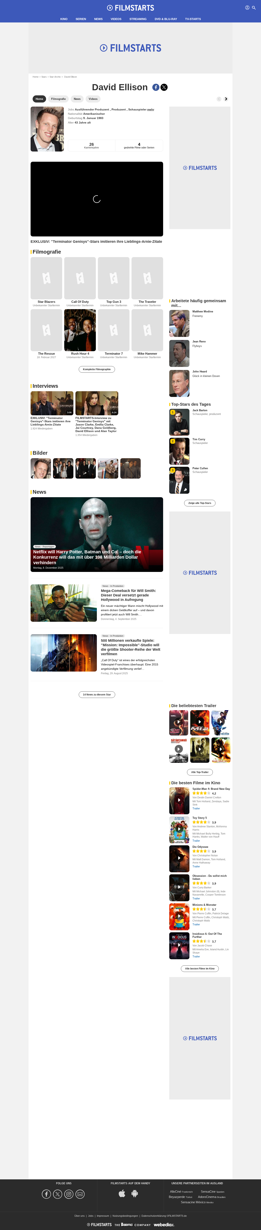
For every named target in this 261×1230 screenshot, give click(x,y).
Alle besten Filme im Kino (200, 968)
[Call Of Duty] (80, 278)
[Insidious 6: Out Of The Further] (179, 945)
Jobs (90, 1215)
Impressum (103, 1215)
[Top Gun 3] (113, 278)
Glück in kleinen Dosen (206, 376)
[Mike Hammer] (147, 330)
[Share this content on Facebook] (155, 87)
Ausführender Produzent (92, 109)
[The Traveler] (147, 278)
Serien (81, 19)
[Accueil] (130, 8)
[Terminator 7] (113, 330)
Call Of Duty (80, 301)
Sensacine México (193, 1202)
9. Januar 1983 (93, 118)
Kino (63, 19)
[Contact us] (80, 1194)
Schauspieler (137, 109)
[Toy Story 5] (179, 829)
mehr (150, 109)
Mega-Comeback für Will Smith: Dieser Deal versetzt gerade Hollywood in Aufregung (128, 595)
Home (36, 77)
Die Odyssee (200, 846)
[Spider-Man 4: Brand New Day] (179, 800)
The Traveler (147, 301)
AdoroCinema (207, 1197)
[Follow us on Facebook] (47, 1194)
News (98, 19)
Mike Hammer (147, 353)
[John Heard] (179, 383)
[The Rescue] (46, 330)
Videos (116, 19)
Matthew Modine (202, 311)
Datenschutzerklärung (154, 1215)
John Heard (199, 371)
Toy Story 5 (199, 817)
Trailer (196, 808)
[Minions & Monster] (179, 916)
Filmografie (47, 252)
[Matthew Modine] (179, 323)
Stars (44, 77)
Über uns (79, 1215)
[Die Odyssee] (179, 858)
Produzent (119, 109)
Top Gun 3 (113, 301)
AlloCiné (175, 1191)
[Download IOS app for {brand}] (124, 1193)
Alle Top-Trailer (200, 772)
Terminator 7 (114, 353)
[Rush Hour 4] (80, 330)
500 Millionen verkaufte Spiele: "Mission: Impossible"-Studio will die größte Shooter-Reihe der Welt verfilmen (130, 647)
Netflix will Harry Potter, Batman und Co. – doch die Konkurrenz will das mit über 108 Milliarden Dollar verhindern (87, 557)
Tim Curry (198, 439)
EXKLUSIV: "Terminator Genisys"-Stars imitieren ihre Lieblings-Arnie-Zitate (51, 421)
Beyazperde (177, 1197)
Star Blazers (46, 301)
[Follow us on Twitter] (58, 1194)
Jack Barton (199, 410)
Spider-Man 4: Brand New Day (211, 788)
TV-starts (193, 19)
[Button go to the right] (225, 99)
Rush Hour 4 (80, 353)
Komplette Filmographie (97, 369)
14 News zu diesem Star (97, 694)
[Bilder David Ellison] (41, 468)
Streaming (138, 19)
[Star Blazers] (46, 278)
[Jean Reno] (179, 353)
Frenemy (197, 316)
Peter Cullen (200, 468)
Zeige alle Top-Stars (199, 503)
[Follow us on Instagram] (69, 1194)
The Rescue (46, 353)
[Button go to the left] (219, 99)
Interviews (45, 386)
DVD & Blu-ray (166, 19)
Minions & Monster (204, 904)
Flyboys (197, 346)
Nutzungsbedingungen (125, 1215)
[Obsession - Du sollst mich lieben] (179, 887)
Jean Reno (199, 341)
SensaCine (208, 1191)
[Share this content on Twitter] (164, 87)
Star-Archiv (55, 77)
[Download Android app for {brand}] (137, 1193)
